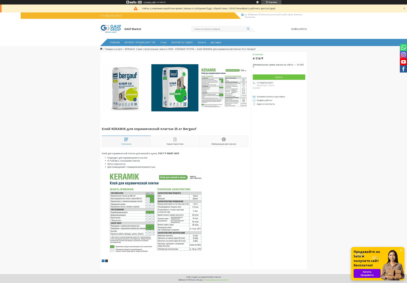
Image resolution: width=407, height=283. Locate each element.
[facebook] (103, 261)
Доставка (216, 42)
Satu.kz (218, 277)
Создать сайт (150, 2)
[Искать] (248, 29)
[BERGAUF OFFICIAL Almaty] (110, 29)
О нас (164, 42)
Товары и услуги (113, 49)
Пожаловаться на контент (216, 280)
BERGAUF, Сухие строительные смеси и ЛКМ (149, 49)
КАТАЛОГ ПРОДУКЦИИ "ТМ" (140, 42)
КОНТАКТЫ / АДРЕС (182, 42)
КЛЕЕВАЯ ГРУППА (184, 49)
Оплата (202, 42)
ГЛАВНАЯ (115, 42)
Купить (279, 77)
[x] (106, 261)
